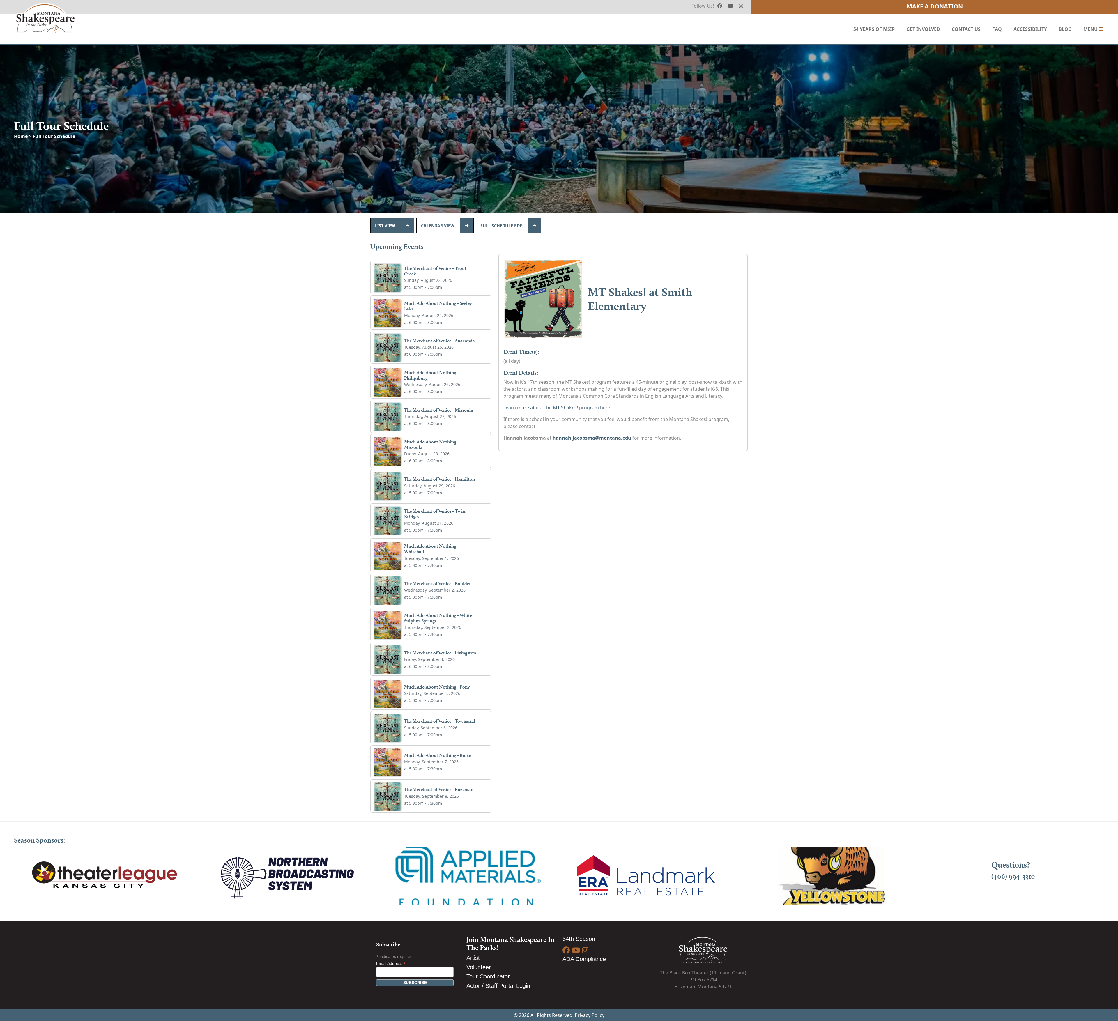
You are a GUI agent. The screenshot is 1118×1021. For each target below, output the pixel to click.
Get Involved (923, 29)
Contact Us (966, 29)
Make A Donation (935, 6)
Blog (1065, 29)
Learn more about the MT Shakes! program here (556, 407)
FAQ (997, 29)
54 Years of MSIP (874, 29)
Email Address (391, 963)
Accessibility (1030, 29)
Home (21, 136)
